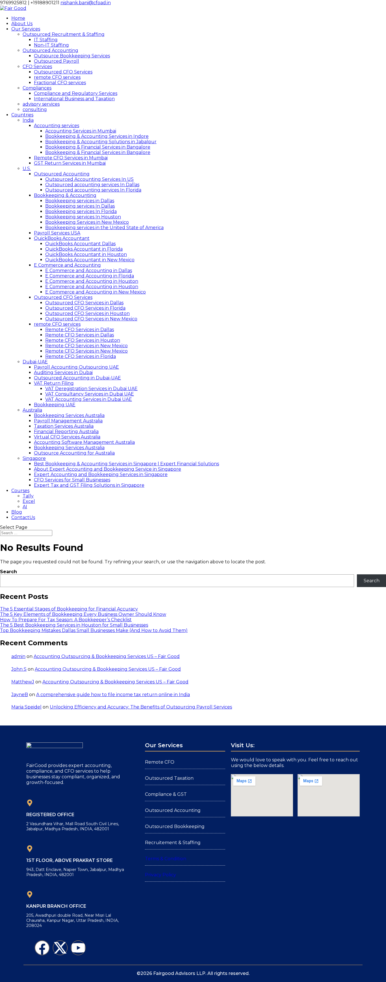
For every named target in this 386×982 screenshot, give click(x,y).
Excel (29, 501)
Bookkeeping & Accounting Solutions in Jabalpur (101, 141)
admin (18, 656)
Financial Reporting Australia (66, 431)
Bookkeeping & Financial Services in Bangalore (97, 147)
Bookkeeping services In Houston (83, 217)
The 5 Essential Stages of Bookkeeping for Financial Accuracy (69, 609)
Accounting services (56, 125)
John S (19, 669)
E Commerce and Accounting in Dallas (88, 270)
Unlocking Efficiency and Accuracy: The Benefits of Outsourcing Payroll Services (141, 707)
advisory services (41, 104)
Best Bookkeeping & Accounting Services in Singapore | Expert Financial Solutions (126, 463)
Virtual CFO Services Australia (67, 437)
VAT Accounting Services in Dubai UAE (88, 399)
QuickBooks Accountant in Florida (84, 249)
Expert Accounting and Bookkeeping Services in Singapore (101, 474)
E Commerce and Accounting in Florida (89, 276)
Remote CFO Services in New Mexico (86, 345)
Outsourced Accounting (50, 50)
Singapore (34, 458)
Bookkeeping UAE (54, 404)
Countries (22, 115)
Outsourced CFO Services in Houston (87, 313)
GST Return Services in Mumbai (70, 163)
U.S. (27, 168)
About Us (21, 23)
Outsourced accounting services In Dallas (92, 184)
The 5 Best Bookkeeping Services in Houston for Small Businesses (74, 625)
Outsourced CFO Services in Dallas (84, 302)
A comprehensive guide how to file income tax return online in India (113, 694)
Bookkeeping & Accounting (65, 195)
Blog (16, 512)
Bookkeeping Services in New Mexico (87, 222)
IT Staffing (46, 39)
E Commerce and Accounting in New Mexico (95, 292)
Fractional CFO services (60, 82)
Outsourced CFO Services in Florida (85, 308)
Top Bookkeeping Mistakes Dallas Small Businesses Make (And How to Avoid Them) (94, 630)
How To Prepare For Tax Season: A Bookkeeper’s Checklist (66, 619)
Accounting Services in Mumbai (80, 131)
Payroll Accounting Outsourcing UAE (76, 367)
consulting (35, 109)
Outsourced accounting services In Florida (93, 190)
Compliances (37, 88)
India (28, 120)
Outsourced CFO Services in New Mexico (91, 318)
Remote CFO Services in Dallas (79, 329)
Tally (28, 496)
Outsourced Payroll (56, 61)
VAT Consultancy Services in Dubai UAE (89, 394)
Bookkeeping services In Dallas (80, 206)
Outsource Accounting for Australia (74, 453)
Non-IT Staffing (51, 45)
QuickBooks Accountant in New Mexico (90, 259)
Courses (20, 490)
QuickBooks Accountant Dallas (80, 243)
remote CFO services (57, 77)
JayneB (19, 694)
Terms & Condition (165, 858)
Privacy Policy (160, 874)
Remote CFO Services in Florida (80, 356)
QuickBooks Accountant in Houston (86, 254)
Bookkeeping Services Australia (69, 415)
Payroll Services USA (57, 233)
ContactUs (23, 517)
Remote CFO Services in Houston (82, 340)
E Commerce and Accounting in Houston (91, 281)
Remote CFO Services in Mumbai (71, 157)
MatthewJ (22, 682)
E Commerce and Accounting (67, 265)
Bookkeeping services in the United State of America (104, 227)
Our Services (25, 29)
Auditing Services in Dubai (63, 372)
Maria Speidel (26, 707)
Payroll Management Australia (68, 420)
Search (8, 571)
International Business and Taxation (74, 98)
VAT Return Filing (54, 383)
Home (18, 18)
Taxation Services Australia (64, 426)
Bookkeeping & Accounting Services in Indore (97, 136)
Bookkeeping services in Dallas (79, 200)
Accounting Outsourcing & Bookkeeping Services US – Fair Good (107, 656)
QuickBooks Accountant (62, 238)
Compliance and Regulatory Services (75, 93)
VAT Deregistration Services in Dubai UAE (91, 388)
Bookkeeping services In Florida (81, 211)
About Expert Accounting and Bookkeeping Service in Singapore (107, 469)
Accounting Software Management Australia (84, 442)
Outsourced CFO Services (63, 72)
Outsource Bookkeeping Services (72, 55)
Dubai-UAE (35, 361)
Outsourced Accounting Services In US (89, 179)
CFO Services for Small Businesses (72, 480)
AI (25, 506)
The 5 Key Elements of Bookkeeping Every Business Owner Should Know (83, 614)
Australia (32, 410)
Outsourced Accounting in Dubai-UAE (77, 378)
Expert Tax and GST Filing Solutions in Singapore (89, 485)
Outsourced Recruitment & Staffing (64, 34)
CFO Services (37, 66)
